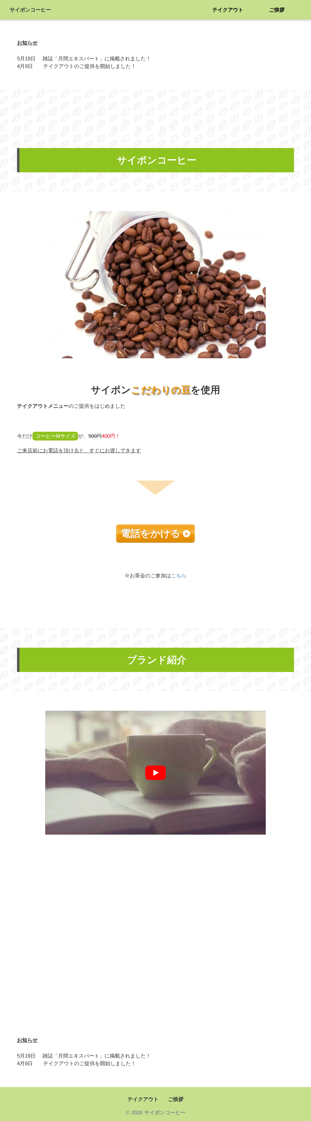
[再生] (155, 772)
